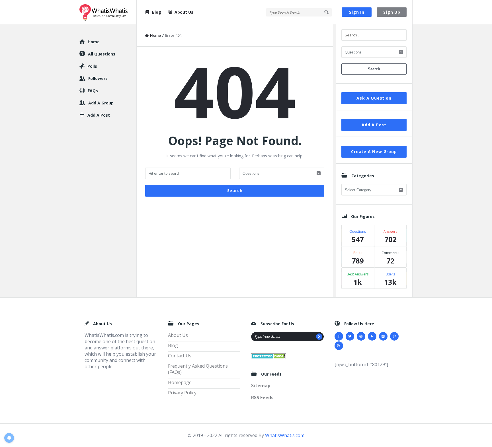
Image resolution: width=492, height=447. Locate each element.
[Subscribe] (319, 336)
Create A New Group (374, 151)
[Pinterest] (394, 336)
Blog (156, 12)
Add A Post (374, 124)
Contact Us (179, 356)
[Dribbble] (361, 336)
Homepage (180, 382)
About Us (184, 12)
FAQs (93, 90)
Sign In (356, 12)
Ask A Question (373, 98)
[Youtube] (372, 336)
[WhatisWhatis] (108, 12)
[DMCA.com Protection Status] (268, 356)
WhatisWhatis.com (284, 435)
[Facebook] (339, 336)
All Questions (101, 54)
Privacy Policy (182, 393)
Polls (92, 66)
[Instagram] (383, 336)
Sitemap (260, 385)
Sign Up (391, 12)
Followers (98, 78)
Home (94, 41)
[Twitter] (350, 336)
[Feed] (339, 345)
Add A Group (101, 103)
